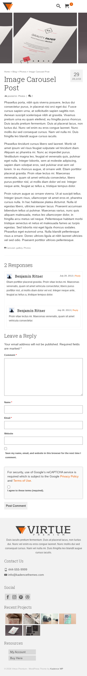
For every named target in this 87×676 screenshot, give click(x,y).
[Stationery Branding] (31, 630)
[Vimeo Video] (49, 619)
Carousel (10, 248)
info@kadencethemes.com (26, 574)
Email (8, 418)
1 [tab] (33, 61)
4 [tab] (48, 61)
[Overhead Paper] (67, 619)
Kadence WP (56, 669)
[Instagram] (14, 597)
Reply (77, 276)
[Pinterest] (21, 597)
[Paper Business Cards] (13, 619)
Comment (10, 355)
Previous (6, 38)
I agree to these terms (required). (25, 490)
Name (8, 402)
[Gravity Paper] (13, 630)
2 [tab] (38, 61)
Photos (21, 96)
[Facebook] (8, 597)
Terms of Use (22, 480)
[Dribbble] (27, 597)
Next (81, 38)
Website (8, 433)
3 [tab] (43, 61)
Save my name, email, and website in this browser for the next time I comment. (43, 455)
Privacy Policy (69, 476)
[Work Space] (31, 619)
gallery (19, 248)
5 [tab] (54, 61)
